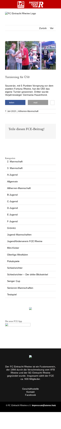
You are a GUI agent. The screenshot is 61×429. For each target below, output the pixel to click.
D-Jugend (12, 208)
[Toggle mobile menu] (54, 16)
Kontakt (30, 391)
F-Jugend (12, 221)
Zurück (43, 28)
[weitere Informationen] (52, 103)
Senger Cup (13, 281)
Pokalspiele (13, 261)
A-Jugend (12, 174)
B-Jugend (12, 194)
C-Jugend (12, 201)
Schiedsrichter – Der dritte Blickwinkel (27, 274)
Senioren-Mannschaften (20, 288)
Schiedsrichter (15, 267)
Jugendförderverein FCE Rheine (24, 241)
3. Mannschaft (15, 168)
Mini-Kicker (13, 247)
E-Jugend (12, 214)
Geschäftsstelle (30, 388)
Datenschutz (50, 405)
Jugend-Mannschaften (19, 234)
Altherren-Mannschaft (28, 111)
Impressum (37, 405)
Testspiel (12, 294)
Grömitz (11, 228)
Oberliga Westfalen (17, 254)
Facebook (30, 395)
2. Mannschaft (15, 161)
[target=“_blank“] (20, 4)
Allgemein (12, 181)
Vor (52, 28)
